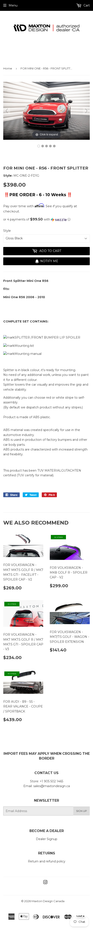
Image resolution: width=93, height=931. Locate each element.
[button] (46, 219)
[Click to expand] (46, 110)
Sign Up (81, 811)
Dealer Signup (46, 839)
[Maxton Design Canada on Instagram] (45, 883)
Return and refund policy (46, 861)
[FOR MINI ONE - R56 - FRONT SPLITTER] (38, 146)
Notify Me (49, 261)
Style (7, 231)
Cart (86, 5)
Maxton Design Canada (48, 901)
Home (7, 68)
